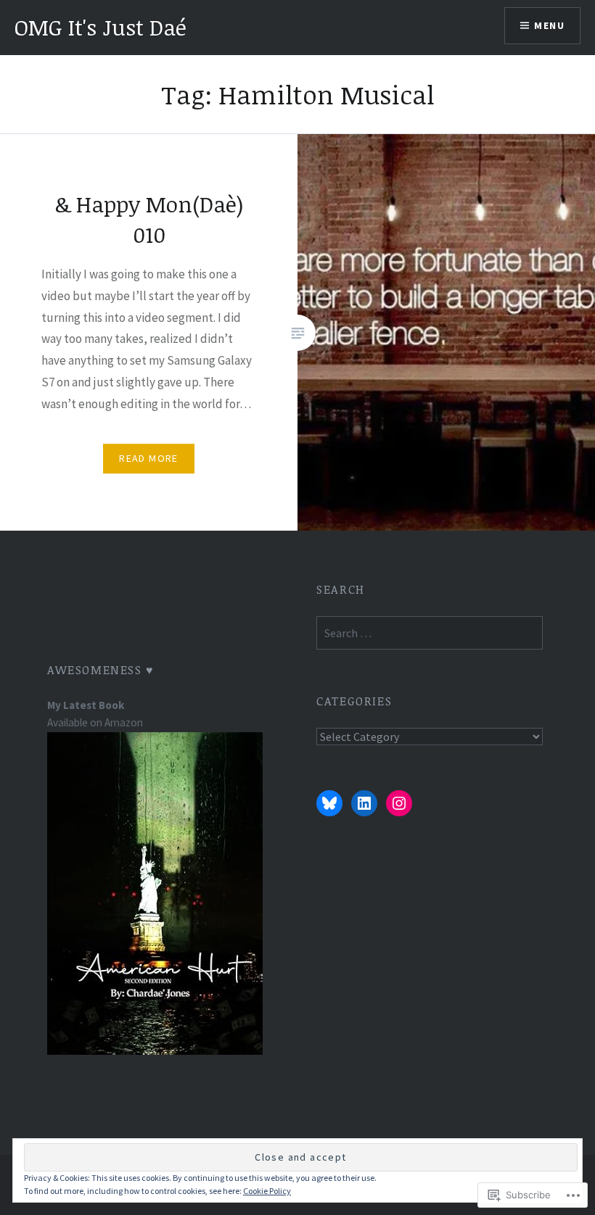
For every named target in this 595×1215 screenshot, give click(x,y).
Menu (549, 25)
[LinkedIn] (364, 803)
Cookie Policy (267, 1190)
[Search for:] (429, 633)
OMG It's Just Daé (100, 27)
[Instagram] (399, 803)
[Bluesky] (329, 803)
